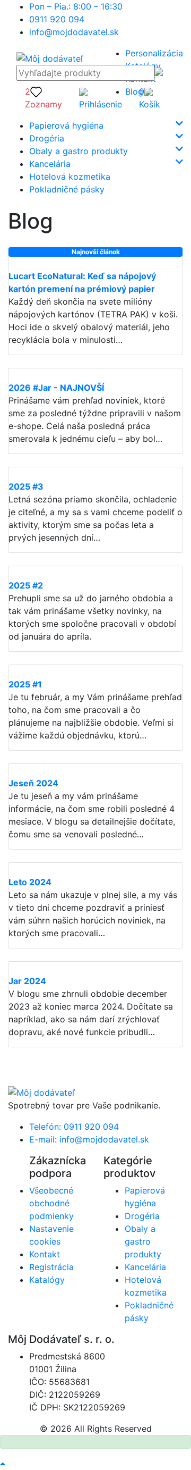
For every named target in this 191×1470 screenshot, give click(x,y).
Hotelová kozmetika (69, 176)
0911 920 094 (56, 19)
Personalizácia (154, 53)
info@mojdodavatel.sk (74, 32)
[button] (101, 98)
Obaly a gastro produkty (78, 151)
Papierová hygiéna (66, 125)
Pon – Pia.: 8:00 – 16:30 (76, 6)
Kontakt (44, 1254)
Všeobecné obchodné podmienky (51, 1203)
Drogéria (46, 138)
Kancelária (50, 163)
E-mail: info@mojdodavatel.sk (89, 1139)
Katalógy (47, 1279)
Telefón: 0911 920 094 (74, 1126)
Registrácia (51, 1267)
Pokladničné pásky (67, 189)
